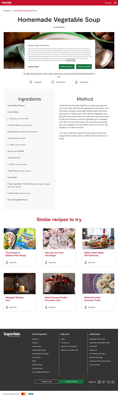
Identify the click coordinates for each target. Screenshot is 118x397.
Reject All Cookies (67, 66)
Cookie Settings (71, 381)
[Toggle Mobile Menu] (115, 3)
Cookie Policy (71, 60)
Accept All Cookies (84, 66)
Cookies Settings (33, 66)
